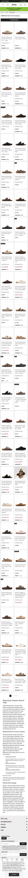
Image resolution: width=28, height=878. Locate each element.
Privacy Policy (7, 867)
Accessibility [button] (23, 1)
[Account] (21, 4)
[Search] (7, 5)
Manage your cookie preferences (13, 863)
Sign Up (4, 838)
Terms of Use (20, 847)
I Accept (14, 874)
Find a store (4, 852)
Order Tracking (5, 1)
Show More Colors (5, 42)
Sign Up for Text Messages (7, 841)
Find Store (23, 854)
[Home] (14, 5)
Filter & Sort (14, 20)
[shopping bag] (25, 5)
